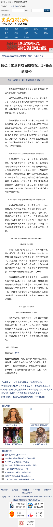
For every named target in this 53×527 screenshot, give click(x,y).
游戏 (26, 33)
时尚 (6, 37)
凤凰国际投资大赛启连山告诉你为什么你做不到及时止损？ (26, 390)
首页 (6, 29)
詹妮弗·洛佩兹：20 (13, 425)
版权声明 (47, 490)
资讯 (16, 29)
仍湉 (17, 353)
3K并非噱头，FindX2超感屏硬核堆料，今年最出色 (23, 397)
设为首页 (14, 6)
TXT (30, 493)
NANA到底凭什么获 (39, 444)
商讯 (46, 33)
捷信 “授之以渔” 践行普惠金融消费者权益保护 (21, 393)
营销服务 (25, 490)
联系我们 (15, 490)
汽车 (26, 29)
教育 (46, 29)
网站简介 (4, 490)
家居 (6, 33)
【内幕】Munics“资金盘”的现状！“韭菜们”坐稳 (21, 382)
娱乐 (36, 29)
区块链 (26, 37)
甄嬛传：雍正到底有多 (13, 444)
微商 (16, 37)
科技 (16, 33)
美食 (36, 33)
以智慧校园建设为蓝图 (39, 425)
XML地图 (36, 490)
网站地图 (24, 493)
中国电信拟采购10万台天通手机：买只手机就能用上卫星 (25, 386)
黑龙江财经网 (20, 56)
